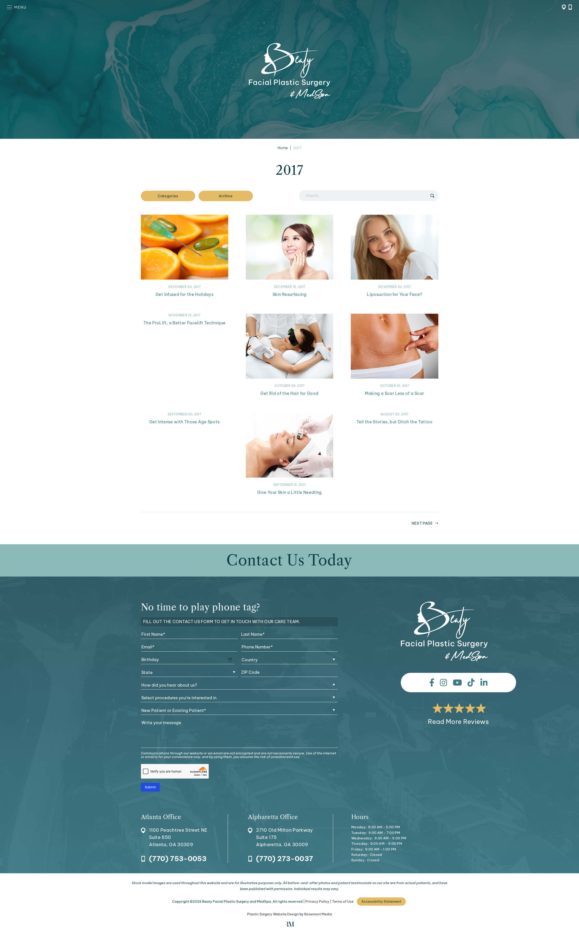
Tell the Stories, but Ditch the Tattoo (394, 421)
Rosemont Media (318, 914)
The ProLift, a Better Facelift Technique (184, 322)
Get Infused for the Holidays (184, 294)
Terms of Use (343, 901)
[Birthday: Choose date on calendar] (230, 659)
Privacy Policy (317, 901)
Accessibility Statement (381, 901)
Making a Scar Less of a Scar (394, 393)
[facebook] (431, 682)
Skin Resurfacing (289, 294)
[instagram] (443, 682)
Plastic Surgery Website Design (273, 914)
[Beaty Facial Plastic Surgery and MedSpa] (444, 631)
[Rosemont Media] (289, 925)
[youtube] (457, 682)
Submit (150, 787)
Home (283, 148)
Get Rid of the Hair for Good (289, 393)
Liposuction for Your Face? (394, 294)
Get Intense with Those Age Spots (184, 421)
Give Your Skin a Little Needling (289, 492)
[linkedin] (484, 682)
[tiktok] (471, 682)
